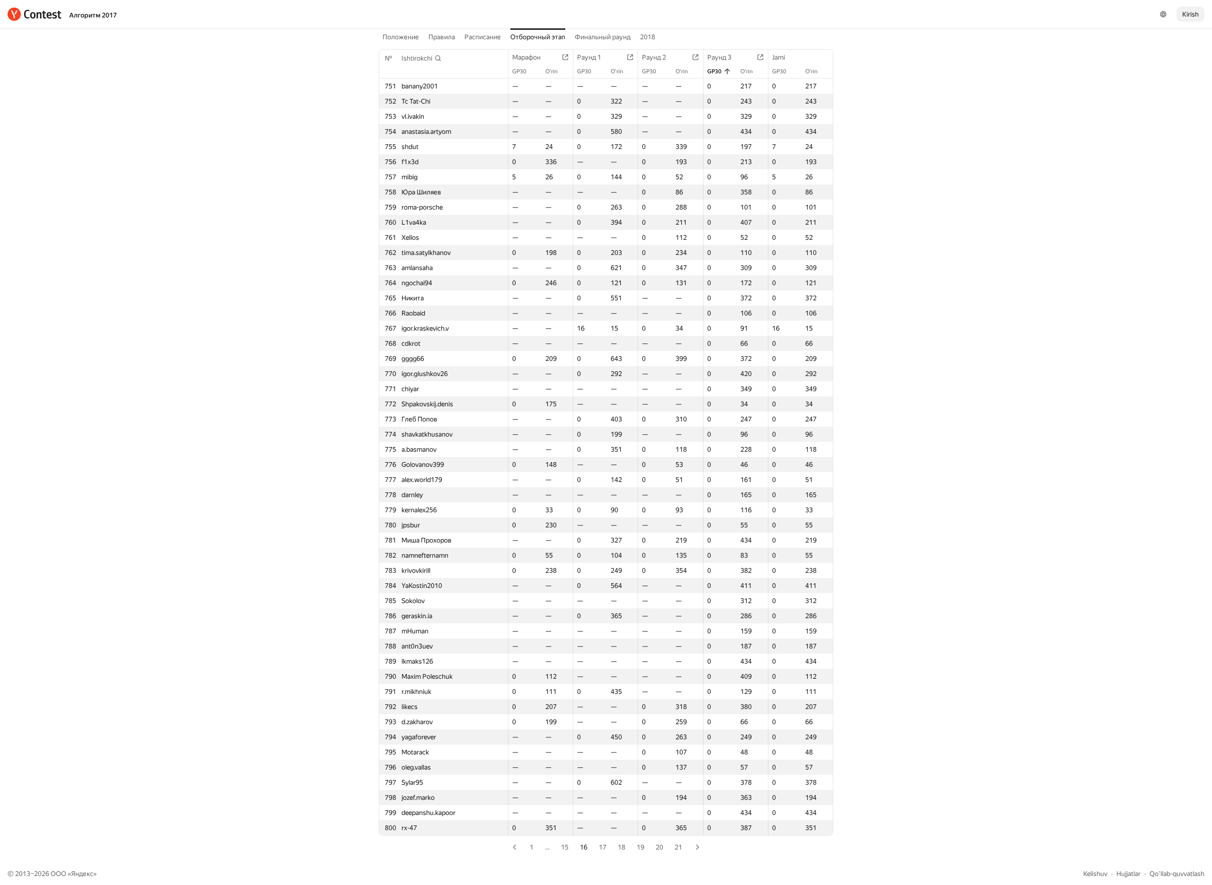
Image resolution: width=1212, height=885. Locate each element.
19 (640, 847)
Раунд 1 (589, 57)
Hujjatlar (1128, 873)
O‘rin (551, 71)
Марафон (526, 57)
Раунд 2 (654, 57)
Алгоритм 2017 (93, 15)
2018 (647, 37)
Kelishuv (1095, 873)
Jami (778, 57)
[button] (421, 58)
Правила (441, 37)
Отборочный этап (537, 37)
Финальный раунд (603, 37)
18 (621, 847)
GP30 (519, 71)
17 (602, 847)
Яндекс (82, 873)
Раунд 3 (719, 57)
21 (678, 847)
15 (565, 847)
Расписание (482, 37)
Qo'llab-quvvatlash (1177, 873)
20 (659, 847)
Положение (401, 37)
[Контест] (35, 14)
